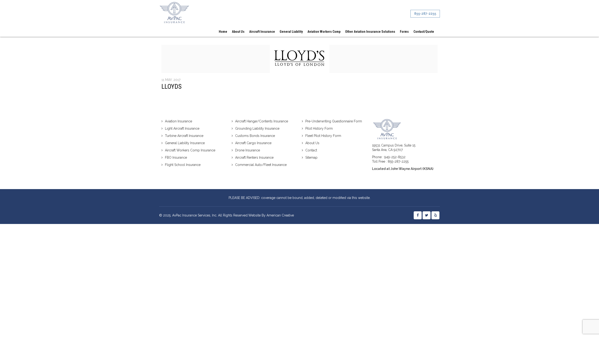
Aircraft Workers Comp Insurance (190, 150)
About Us (312, 143)
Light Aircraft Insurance (182, 128)
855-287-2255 (398, 161)
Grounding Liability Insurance (257, 128)
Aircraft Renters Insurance (254, 157)
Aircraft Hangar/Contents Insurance (261, 121)
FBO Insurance (176, 157)
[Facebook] (418, 215)
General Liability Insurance (185, 143)
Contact (311, 150)
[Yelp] (435, 215)
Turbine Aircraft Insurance (184, 136)
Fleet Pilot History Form (323, 136)
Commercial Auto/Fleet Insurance (261, 165)
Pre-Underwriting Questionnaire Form (333, 121)
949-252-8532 (394, 157)
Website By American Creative (271, 215)
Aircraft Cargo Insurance (253, 143)
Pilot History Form (319, 128)
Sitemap (311, 157)
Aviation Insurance (178, 121)
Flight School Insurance (183, 165)
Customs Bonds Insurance (255, 136)
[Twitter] (427, 215)
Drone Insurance (247, 150)
